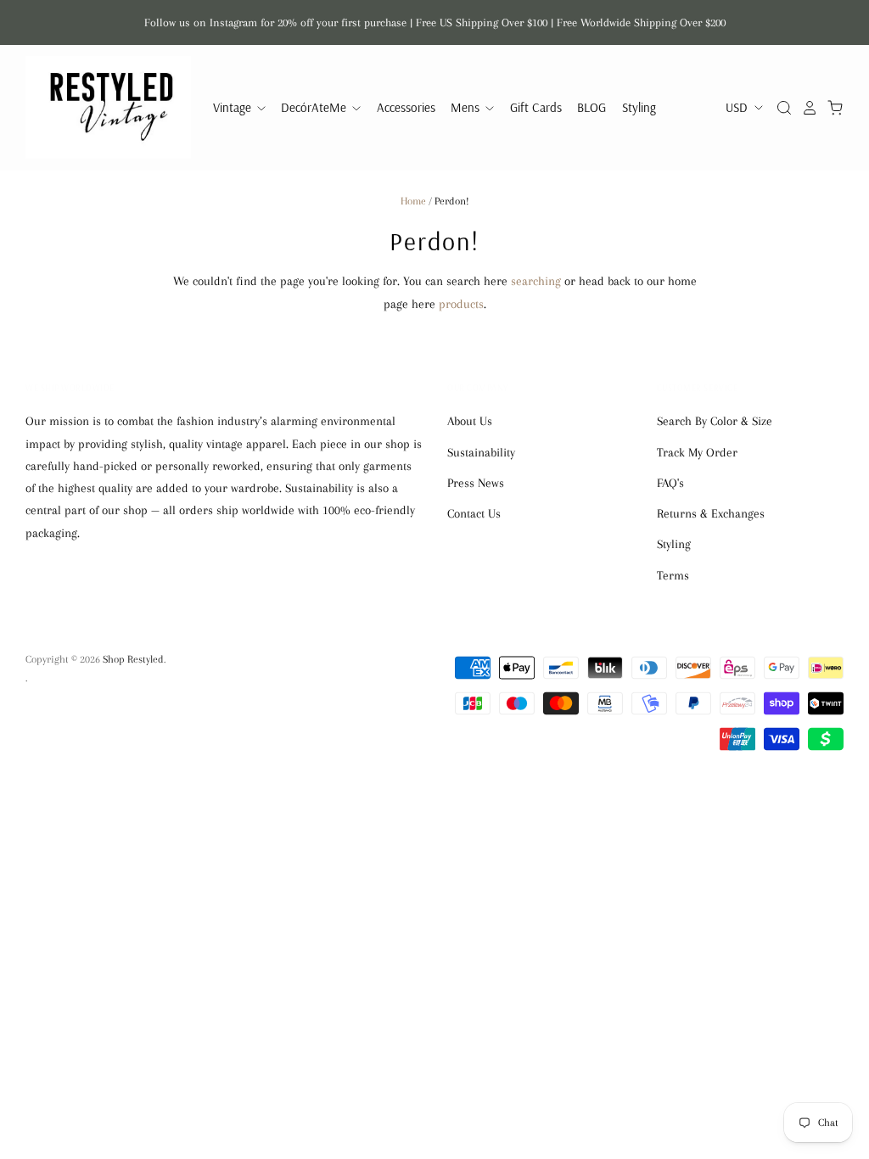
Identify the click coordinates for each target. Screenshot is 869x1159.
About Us (469, 421)
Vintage (234, 107)
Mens (467, 107)
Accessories (406, 107)
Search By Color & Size (714, 421)
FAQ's (670, 483)
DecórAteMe (315, 107)
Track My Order (697, 452)
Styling (639, 107)
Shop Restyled (133, 659)
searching (536, 281)
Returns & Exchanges (711, 513)
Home (413, 201)
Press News (475, 483)
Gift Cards (536, 107)
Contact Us (474, 513)
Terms (673, 575)
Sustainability (481, 452)
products (461, 304)
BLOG (591, 107)
